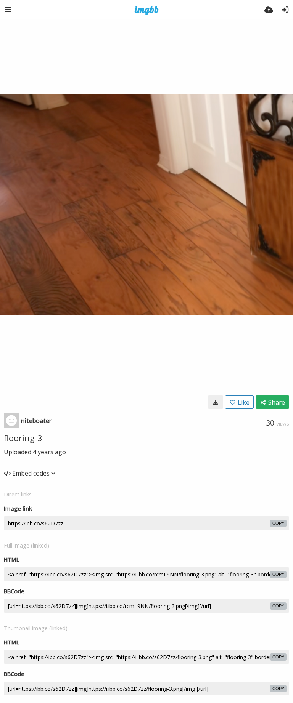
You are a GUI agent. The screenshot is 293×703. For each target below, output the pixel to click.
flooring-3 (23, 438)
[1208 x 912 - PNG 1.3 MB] (215, 402)
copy (278, 523)
